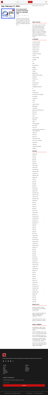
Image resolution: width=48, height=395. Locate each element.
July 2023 (34, 225)
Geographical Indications (37, 86)
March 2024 (34, 210)
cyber (33, 63)
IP (32, 88)
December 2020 (35, 286)
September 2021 (35, 268)
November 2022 (35, 241)
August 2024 (34, 200)
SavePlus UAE (35, 338)
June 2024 (34, 204)
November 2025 (35, 171)
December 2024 (35, 192)
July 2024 (34, 202)
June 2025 (34, 181)
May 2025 (34, 183)
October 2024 (35, 196)
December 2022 (35, 239)
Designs (33, 71)
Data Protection (35, 65)
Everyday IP (34, 77)
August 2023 (34, 223)
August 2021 (34, 270)
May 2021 (34, 276)
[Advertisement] (39, 13)
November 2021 (35, 264)
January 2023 (34, 237)
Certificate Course (35, 47)
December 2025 (35, 169)
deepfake (34, 67)
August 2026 (34, 153)
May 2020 (34, 299)
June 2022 (34, 251)
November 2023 (35, 218)
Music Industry (35, 117)
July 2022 (34, 249)
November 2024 (35, 194)
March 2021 (34, 280)
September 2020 (35, 291)
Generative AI (34, 84)
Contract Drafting (35, 57)
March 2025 (34, 187)
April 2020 (34, 301)
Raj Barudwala (35, 327)
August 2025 (34, 177)
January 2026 (34, 167)
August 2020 (34, 293)
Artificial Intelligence (36, 44)
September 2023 (35, 222)
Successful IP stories (36, 138)
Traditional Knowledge (36, 146)
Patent (33, 121)
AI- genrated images (36, 42)
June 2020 (34, 297)
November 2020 (35, 288)
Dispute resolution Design (37, 75)
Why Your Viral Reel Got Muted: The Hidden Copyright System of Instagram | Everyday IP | (39, 314)
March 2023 (34, 233)
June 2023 (34, 227)
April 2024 (34, 208)
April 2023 (34, 231)
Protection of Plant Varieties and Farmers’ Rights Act (38, 130)
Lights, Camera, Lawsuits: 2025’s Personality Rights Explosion (39, 329)
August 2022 (34, 247)
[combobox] (21, 2)
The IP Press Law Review (37, 140)
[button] (46, 2)
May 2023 (34, 229)
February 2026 (35, 165)
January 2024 (34, 214)
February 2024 (35, 212)
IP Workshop (34, 96)
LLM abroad (34, 108)
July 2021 (34, 272)
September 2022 (35, 245)
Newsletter (34, 119)
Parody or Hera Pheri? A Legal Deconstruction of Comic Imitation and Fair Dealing (39, 308)
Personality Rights (35, 123)
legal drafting (34, 106)
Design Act (34, 69)
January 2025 (34, 190)
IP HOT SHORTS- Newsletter (37, 94)
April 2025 (34, 185)
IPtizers (33, 100)
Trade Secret (34, 142)
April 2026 (34, 161)
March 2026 (34, 163)
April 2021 (34, 278)
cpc (33, 61)
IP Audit (33, 90)
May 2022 (34, 253)
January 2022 (34, 260)
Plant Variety (34, 125)
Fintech (33, 80)
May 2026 (34, 159)
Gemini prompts (35, 82)
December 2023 (35, 216)
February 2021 (35, 282)
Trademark (34, 144)
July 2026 (34, 155)
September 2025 (35, 175)
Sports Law (34, 136)
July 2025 (34, 179)
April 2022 (34, 255)
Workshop (34, 148)
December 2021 (35, 262)
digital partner (35, 73)
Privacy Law (34, 127)
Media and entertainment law (37, 110)
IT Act (33, 102)
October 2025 (35, 173)
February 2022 (35, 258)
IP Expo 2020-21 (35, 92)
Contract (34, 55)
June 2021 (34, 274)
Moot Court (34, 113)
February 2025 (35, 188)
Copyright (34, 59)
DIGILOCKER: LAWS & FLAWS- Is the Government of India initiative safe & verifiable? (39, 344)
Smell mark (34, 134)
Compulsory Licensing (36, 53)
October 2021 (35, 266)
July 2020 (34, 295)
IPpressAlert (34, 98)
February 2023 (35, 235)
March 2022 (34, 257)
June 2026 (34, 157)
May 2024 (34, 206)
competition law (35, 51)
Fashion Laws (35, 79)
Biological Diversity (36, 45)
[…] (17, 24)
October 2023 (35, 220)
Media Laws (34, 112)
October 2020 (35, 290)
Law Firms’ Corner (35, 104)
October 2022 (35, 243)
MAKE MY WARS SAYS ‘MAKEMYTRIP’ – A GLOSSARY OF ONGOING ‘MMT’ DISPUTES (39, 340)
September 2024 (35, 198)
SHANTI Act (34, 132)
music (33, 115)
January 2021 (34, 284)
